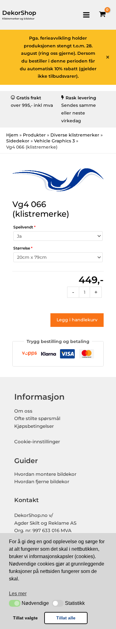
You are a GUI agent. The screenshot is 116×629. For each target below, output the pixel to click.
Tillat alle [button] (65, 617)
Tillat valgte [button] (25, 617)
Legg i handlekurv (77, 319)
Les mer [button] (18, 593)
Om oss (23, 411)
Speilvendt (24, 227)
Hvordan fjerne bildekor (41, 481)
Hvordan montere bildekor (45, 474)
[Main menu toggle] (86, 14)
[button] (14, 603)
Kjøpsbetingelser (34, 426)
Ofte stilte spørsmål (37, 418)
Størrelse (22, 248)
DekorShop (19, 12)
